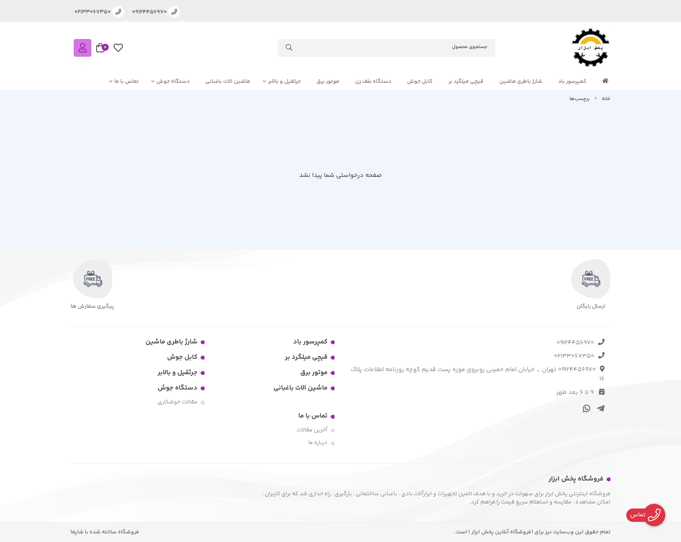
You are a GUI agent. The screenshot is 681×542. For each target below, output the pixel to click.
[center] (289, 49)
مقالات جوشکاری (177, 402)
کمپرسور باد (572, 81)
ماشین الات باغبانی (227, 81)
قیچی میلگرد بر (466, 81)
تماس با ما (126, 81)
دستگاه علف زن (373, 81)
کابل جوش (420, 81)
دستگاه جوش (173, 81)
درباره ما (317, 442)
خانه (606, 99)
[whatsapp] (585, 408)
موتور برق (327, 81)
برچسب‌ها (579, 99)
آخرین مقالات (312, 430)
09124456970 (575, 343)
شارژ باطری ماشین (520, 81)
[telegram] (599, 408)
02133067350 (574, 356)
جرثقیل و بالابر (284, 81)
